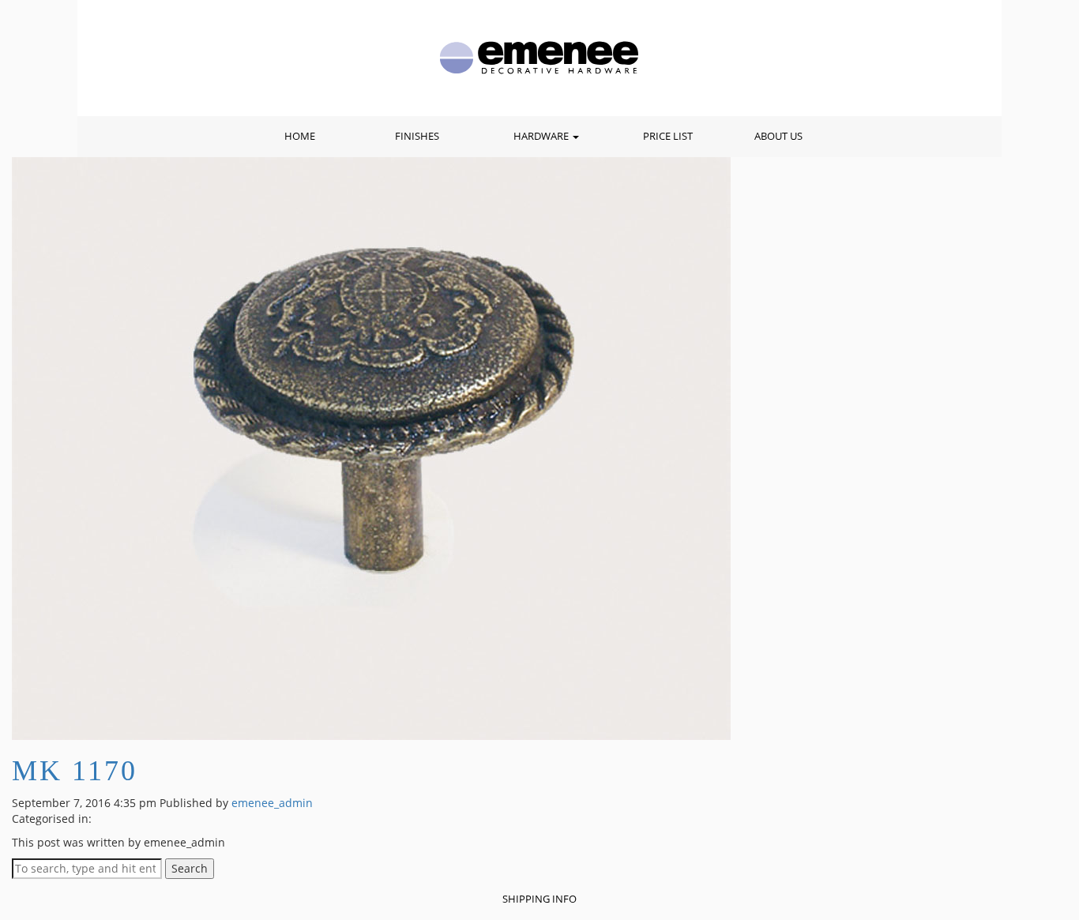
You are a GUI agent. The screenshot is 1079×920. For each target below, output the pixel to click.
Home (299, 136)
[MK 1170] (371, 447)
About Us (778, 136)
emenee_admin (272, 802)
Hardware (542, 136)
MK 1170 (74, 771)
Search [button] (189, 868)
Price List (668, 136)
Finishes (417, 136)
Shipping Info (539, 899)
